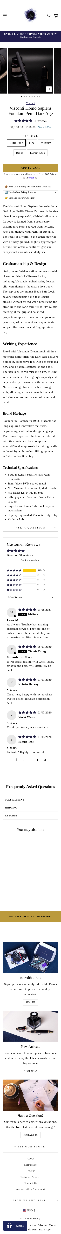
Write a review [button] (30, 560)
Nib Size (30, 136)
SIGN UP (30, 1002)
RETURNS (11, 815)
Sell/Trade (30, 1164)
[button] (23, 120)
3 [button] (30, 760)
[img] (27, 609)
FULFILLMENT (14, 799)
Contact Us (30, 1135)
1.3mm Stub (37, 152)
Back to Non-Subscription (33, 916)
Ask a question (31, 527)
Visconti (30, 103)
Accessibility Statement (30, 1189)
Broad (20, 152)
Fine (32, 142)
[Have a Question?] (30, 1095)
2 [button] (23, 760)
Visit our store (29, 1146)
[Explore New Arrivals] (30, 36)
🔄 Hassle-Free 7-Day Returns (20, 192)
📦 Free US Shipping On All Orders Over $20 (28, 186)
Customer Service (30, 1177)
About (30, 1158)
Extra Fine (16, 142)
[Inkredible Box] (30, 957)
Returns (30, 1170)
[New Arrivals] (30, 1026)
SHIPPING (11, 807)
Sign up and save (29, 1200)
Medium (46, 142)
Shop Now (30, 1071)
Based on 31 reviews (20, 555)
